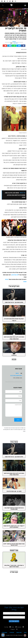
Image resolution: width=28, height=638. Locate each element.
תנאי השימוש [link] (8, 427)
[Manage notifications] (25, 635)
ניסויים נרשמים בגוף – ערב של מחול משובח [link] (14, 302)
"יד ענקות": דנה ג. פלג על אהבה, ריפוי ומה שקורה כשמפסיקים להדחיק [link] (14, 526)
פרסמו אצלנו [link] (4, 632)
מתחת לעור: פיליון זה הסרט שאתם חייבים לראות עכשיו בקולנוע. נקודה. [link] (14, 474)
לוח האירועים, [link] (14, 275)
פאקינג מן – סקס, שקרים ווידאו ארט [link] (14, 491)
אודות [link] (25, 632)
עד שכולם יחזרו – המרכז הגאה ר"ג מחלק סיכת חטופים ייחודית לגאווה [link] (14, 566)
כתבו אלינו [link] (12, 632)
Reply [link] (17, 373)
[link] (15, 1)
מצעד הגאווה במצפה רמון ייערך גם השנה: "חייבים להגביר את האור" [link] (14, 544)
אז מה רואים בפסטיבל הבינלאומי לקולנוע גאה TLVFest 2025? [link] (14, 508)
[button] (25, 5)
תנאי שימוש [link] (19, 632)
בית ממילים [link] (14, 355)
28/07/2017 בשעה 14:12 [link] (16, 375)
